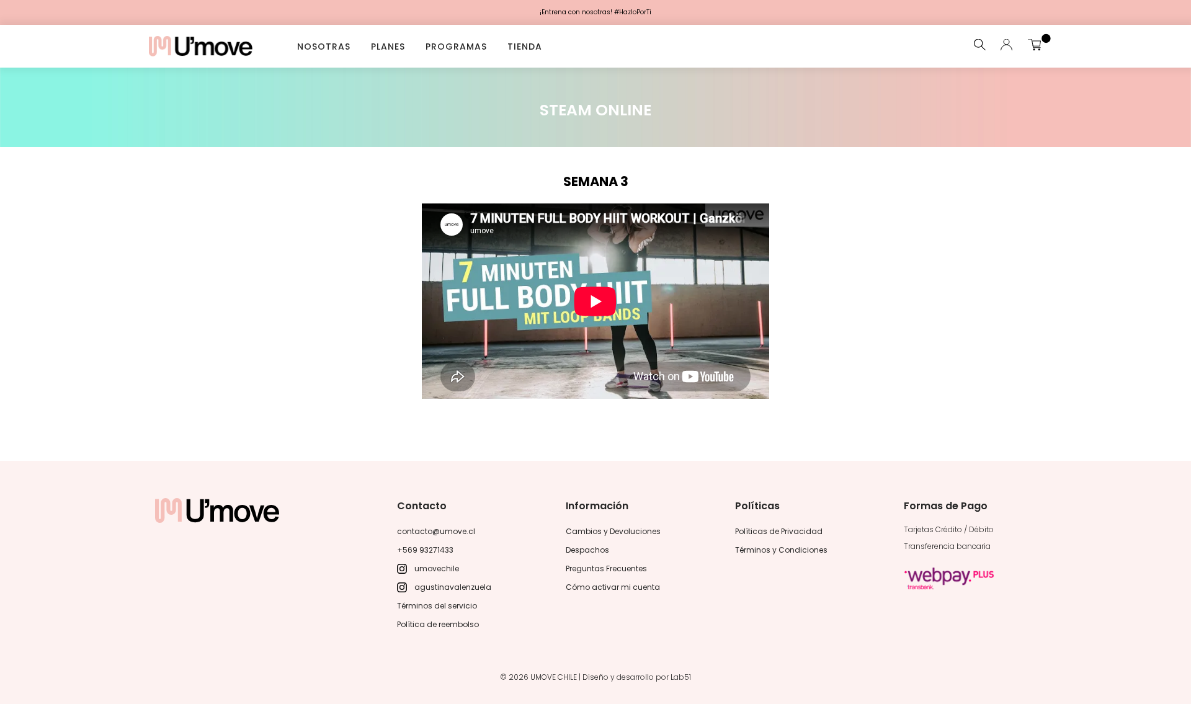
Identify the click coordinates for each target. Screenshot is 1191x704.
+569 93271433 (425, 550)
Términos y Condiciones (781, 550)
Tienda (524, 46)
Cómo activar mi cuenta (613, 587)
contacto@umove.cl (436, 531)
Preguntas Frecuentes (606, 568)
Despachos (587, 550)
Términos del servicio (437, 605)
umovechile (436, 568)
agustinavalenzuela (452, 587)
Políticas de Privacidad (779, 531)
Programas (456, 46)
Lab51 (681, 677)
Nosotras (323, 46)
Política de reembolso (438, 624)
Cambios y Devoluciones (613, 531)
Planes (388, 46)
